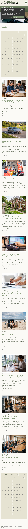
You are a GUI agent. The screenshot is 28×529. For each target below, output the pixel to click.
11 (14, 35)
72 (5, 61)
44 (17, 48)
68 (17, 58)
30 (23, 41)
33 (8, 45)
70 (23, 58)
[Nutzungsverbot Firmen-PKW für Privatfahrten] (14, 129)
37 (20, 45)
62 (23, 55)
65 (8, 58)
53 (20, 51)
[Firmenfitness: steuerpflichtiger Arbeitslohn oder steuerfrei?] (14, 444)
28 (17, 41)
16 (5, 38)
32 (5, 45)
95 (2, 71)
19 (14, 38)
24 (5, 41)
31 (2, 45)
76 (17, 61)
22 (23, 38)
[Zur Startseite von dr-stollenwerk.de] (9, 2)
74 (11, 61)
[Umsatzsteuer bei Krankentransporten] (14, 168)
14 (23, 35)
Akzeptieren (21, 17)
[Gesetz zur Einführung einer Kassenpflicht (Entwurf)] (14, 243)
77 (20, 61)
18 (11, 38)
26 (11, 41)
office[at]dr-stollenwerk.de (7, 526)
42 (11, 48)
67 (14, 58)
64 (5, 58)
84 (17, 64)
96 (5, 71)
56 (5, 55)
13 (20, 35)
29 (20, 41)
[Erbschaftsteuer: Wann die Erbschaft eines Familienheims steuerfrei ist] (14, 205)
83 (14, 64)
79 (2, 64)
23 (2, 41)
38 (23, 45)
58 (11, 55)
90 (11, 68)
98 (11, 71)
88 (5, 68)
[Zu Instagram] (26, 24)
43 (14, 48)
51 (14, 51)
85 (20, 64)
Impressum (15, 526)
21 (20, 38)
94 (23, 68)
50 (11, 51)
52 (17, 51)
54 (23, 51)
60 (17, 55)
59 (14, 55)
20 (17, 38)
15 (2, 38)
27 (14, 41)
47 (2, 51)
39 (2, 48)
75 (14, 61)
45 (20, 48)
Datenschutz (20, 526)
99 (14, 71)
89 (8, 68)
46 (23, 48)
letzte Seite (4, 74)
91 (14, 68)
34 (11, 45)
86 (23, 64)
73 (8, 61)
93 (20, 68)
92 (17, 68)
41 (8, 48)
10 (11, 35)
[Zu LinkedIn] (24, 24)
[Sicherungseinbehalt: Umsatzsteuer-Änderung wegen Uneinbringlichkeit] (14, 363)
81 (8, 64)
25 (8, 41)
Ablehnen (16, 17)
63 (2, 58)
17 (8, 38)
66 (11, 58)
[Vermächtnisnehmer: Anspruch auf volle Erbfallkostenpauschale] (14, 88)
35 (14, 45)
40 (5, 48)
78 (23, 61)
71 (2, 61)
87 (2, 68)
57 (8, 55)
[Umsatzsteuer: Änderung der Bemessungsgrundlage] (14, 404)
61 (20, 55)
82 (11, 64)
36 (17, 45)
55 (2, 55)
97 (8, 71)
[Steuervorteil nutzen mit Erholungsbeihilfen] (14, 321)
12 (17, 35)
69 (20, 58)
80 (5, 64)
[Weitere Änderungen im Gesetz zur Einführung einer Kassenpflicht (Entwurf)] (14, 281)
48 (5, 51)
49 (8, 51)
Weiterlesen (5, 115)
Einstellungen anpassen (7, 17)
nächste (18, 71)
